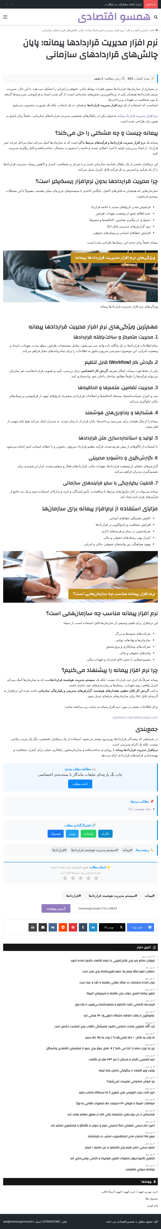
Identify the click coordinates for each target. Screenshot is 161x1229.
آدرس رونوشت (56, 908)
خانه (152, 30)
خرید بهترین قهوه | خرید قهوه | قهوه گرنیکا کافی (130, 1191)
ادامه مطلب (80, 784)
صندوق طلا (151, 1198)
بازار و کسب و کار (137, 30)
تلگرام (105, 833)
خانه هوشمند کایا (139, 809)
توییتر (72, 833)
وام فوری (152, 1205)
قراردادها (72, 895)
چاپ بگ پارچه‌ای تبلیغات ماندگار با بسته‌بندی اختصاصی (80, 774)
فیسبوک (56, 833)
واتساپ (88, 833)
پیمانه (148, 895)
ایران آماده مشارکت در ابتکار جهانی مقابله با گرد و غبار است (106, 4)
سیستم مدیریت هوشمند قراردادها (112, 895)
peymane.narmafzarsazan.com (135, 717)
